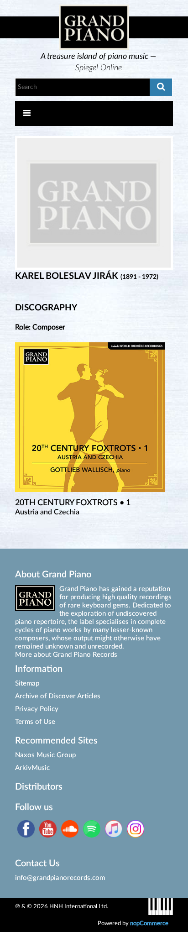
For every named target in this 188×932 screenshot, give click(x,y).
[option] (99, 63)
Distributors (39, 786)
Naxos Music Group (45, 755)
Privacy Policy (36, 709)
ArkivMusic (32, 767)
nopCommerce (149, 923)
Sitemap (27, 683)
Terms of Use (35, 721)
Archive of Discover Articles (57, 696)
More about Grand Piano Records (66, 654)
